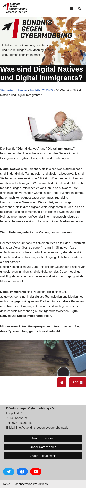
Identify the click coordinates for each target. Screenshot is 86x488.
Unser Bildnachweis (42, 455)
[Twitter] (8, 471)
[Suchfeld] (79, 8)
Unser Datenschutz (43, 447)
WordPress (40, 484)
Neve (6, 484)
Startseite (6, 90)
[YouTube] (35, 471)
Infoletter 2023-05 (41, 90)
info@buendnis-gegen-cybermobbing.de (42, 427)
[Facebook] (22, 471)
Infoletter (21, 90)
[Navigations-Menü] (71, 8)
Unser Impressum (43, 438)
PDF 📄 (77, 382)
